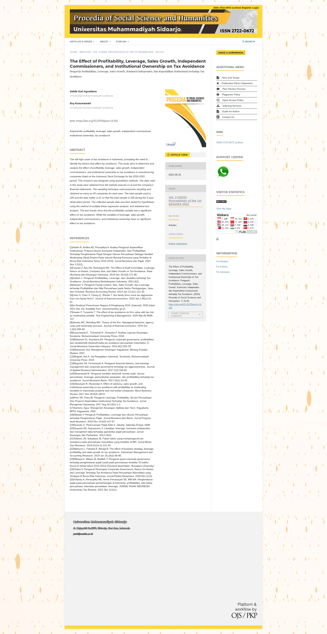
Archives (85, 51)
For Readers (222, 261)
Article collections (178, 243)
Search (249, 41)
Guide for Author (231, 111)
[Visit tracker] (217, 239)
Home (73, 51)
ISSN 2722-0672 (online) (227, 7)
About (104, 41)
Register (247, 7)
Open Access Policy (233, 100)
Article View (179, 154)
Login (255, 7)
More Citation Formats (180, 314)
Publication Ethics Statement (237, 83)
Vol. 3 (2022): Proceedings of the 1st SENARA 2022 (123, 51)
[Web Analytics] (221, 202)
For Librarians (223, 272)
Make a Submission (231, 52)
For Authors (222, 266)
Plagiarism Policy (231, 94)
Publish (121, 41)
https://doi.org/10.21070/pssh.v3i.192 (97, 120)
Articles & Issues (81, 41)
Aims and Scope (230, 77)
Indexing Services (232, 105)
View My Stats (223, 208)
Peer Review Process (233, 89)
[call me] (223, 177)
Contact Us (228, 117)
